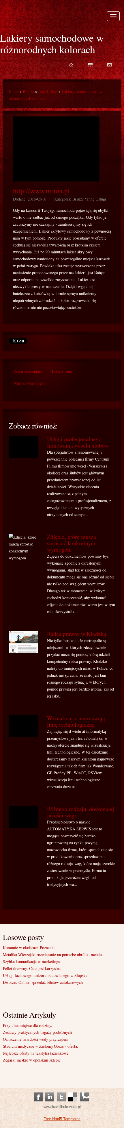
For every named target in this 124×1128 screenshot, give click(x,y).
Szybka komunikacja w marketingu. (32, 961)
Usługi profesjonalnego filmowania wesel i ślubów (78, 442)
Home (13, 91)
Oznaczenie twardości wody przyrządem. (36, 1039)
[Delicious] (72, 1091)
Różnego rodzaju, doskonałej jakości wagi (80, 812)
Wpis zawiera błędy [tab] (29, 383)
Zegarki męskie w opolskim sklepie (32, 1060)
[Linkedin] (49, 1091)
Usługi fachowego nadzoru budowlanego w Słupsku (45, 975)
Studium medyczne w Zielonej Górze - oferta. (40, 1046)
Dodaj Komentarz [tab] (27, 371)
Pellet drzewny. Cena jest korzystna (32, 968)
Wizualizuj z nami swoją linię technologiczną (76, 721)
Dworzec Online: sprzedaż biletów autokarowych (43, 982)
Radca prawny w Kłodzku (76, 634)
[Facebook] (38, 1091)
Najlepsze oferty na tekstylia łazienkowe (35, 1053)
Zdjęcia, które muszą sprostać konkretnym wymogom (71, 543)
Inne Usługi (47, 91)
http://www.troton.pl (41, 190)
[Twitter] (61, 1091)
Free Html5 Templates (62, 1119)
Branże (28, 91)
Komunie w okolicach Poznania (29, 947)
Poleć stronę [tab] (62, 371)
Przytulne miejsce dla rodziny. (27, 1025)
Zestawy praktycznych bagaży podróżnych (37, 1032)
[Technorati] (84, 1091)
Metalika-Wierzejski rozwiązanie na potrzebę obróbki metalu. (53, 954)
